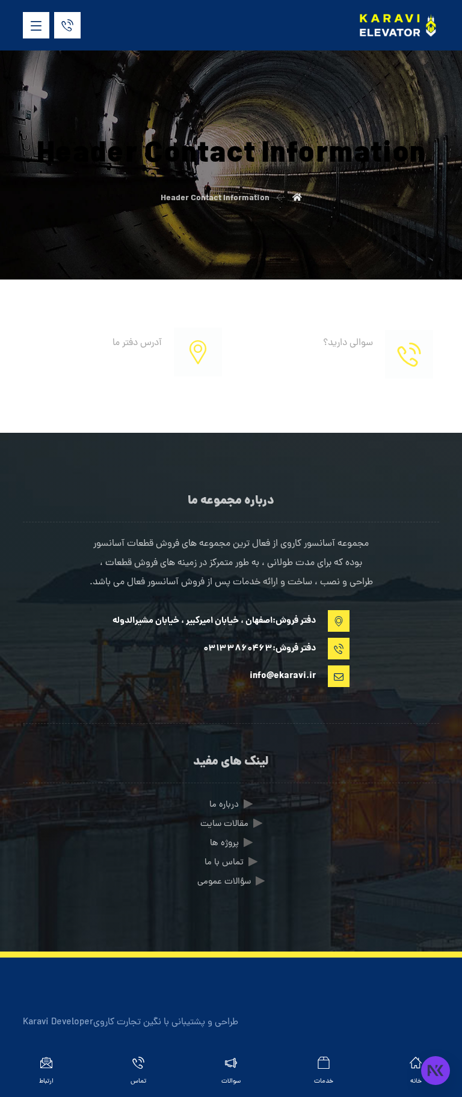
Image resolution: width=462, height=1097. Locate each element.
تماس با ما (224, 863)
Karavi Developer (58, 1022)
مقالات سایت (224, 824)
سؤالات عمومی (224, 882)
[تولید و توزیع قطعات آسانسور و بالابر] (397, 25)
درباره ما (224, 805)
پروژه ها (224, 844)
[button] (36, 25)
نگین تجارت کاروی (127, 1022)
